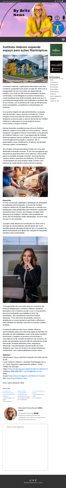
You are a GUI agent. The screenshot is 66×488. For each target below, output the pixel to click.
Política (53, 94)
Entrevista (54, 87)
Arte (51, 80)
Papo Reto (54, 89)
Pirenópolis (54, 92)
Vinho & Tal (54, 101)
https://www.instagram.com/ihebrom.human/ (26, 376)
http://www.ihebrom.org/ (17, 378)
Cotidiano (53, 82)
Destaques (54, 85)
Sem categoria (55, 96)
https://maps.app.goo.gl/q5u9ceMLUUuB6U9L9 (27, 369)
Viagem (53, 99)
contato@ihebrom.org (33, 371)
